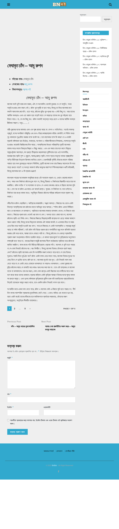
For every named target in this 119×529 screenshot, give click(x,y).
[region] (41, 37)
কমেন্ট (10, 357)
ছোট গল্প (85, 137)
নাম (9, 394)
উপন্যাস (85, 110)
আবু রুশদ (28, 84)
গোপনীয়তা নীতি (69, 451)
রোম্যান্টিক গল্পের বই (89, 198)
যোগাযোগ (59, 451)
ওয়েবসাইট (47, 407)
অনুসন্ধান (83, 14)
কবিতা (85, 115)
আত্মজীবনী (86, 98)
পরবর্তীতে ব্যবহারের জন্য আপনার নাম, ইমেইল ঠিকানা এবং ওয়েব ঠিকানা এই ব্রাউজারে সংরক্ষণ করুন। (41, 422)
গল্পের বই (27, 89)
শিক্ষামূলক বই (87, 204)
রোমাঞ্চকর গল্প (87, 193)
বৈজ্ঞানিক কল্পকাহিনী (89, 171)
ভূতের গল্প (86, 182)
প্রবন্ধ (85, 165)
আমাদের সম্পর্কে (48, 451)
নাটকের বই (86, 159)
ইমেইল (10, 407)
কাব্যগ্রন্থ (86, 121)
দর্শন (84, 148)
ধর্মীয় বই (85, 154)
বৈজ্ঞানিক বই (87, 176)
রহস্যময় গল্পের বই (89, 187)
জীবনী (84, 143)
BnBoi (54, 465)
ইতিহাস (85, 104)
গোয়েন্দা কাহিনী (87, 132)
